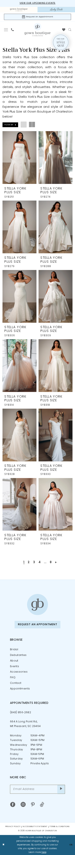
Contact (15, 683)
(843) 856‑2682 (20, 712)
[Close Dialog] (3, 845)
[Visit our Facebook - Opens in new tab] (12, 804)
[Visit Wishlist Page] (64, 29)
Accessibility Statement (35, 826)
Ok (71, 845)
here (43, 852)
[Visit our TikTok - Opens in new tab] (42, 804)
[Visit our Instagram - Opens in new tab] (23, 804)
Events (14, 666)
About (14, 661)
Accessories (19, 672)
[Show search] (69, 29)
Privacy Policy (12, 826)
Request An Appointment (37, 624)
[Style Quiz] (60, 42)
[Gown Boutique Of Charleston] (38, 29)
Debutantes (18, 655)
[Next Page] (56, 562)
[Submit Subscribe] (61, 789)
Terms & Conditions (60, 826)
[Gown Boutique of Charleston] (37, 604)
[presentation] (19, 157)
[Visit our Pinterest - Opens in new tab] (33, 804)
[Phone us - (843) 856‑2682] (12, 29)
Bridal (14, 649)
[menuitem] (19, 10)
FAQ (12, 677)
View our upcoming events (38, 3)
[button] (5, 30)
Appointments (20, 689)
